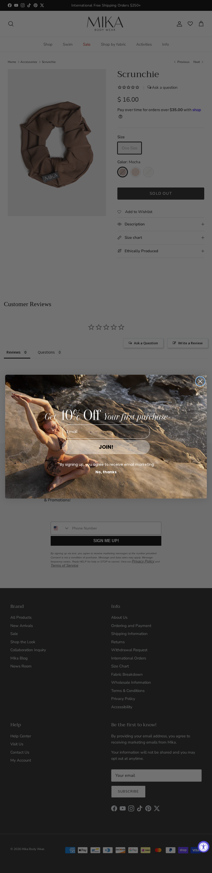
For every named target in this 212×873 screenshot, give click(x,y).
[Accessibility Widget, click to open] (203, 847)
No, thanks (106, 472)
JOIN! (106, 447)
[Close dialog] (200, 381)
